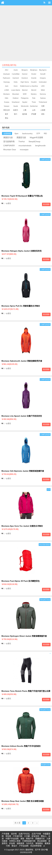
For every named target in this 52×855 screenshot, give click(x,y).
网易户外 (29, 838)
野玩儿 (44, 836)
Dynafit (42, 74)
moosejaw (24, 149)
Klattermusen (25, 86)
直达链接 (46, 204)
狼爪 (15, 114)
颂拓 (42, 114)
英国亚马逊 (21, 137)
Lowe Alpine (15, 90)
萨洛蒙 (33, 114)
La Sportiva (34, 86)
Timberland (43, 102)
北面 (42, 106)
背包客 (8, 836)
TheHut (21, 141)
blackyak (6, 74)
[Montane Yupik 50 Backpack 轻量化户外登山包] (26, 192)
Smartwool (15, 102)
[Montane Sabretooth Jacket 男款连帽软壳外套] (26, 357)
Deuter (33, 74)
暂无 (9, 203)
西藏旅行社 (40, 838)
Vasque (6, 106)
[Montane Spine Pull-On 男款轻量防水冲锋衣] (26, 302)
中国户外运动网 (12, 838)
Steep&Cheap (34, 141)
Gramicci (24, 78)
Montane (6, 94)
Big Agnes (43, 70)
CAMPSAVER (9, 145)
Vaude (15, 106)
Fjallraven (6, 78)
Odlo (6, 98)
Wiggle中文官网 (36, 137)
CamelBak (15, 74)
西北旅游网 (42, 841)
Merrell (33, 90)
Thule (34, 102)
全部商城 (7, 133)
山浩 (33, 110)
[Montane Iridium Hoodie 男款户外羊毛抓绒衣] (26, 742)
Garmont (16, 78)
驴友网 (12, 843)
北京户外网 (36, 834)
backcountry (27, 133)
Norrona (43, 94)
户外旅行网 (17, 836)
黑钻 (6, 118)
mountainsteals (25, 145)
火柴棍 (42, 110)
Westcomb (25, 106)
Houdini (34, 82)
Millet (43, 90)
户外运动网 (23, 846)
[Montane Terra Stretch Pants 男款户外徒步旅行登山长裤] (26, 687)
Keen (16, 86)
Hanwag (6, 82)
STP (38, 133)
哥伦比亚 (6, 110)
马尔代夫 (29, 843)
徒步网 (14, 834)
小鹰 (24, 110)
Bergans (25, 70)
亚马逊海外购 (9, 141)
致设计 (14, 846)
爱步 (6, 114)
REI (45, 133)
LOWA (6, 90)
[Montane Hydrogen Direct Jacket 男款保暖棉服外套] (26, 632)
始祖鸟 (15, 110)
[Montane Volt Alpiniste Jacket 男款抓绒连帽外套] (26, 467)
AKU (6, 70)
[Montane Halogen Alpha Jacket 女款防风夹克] (26, 247)
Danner (24, 74)
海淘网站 (39, 843)
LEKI (43, 86)
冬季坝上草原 (14, 841)
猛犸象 (24, 114)
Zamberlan (34, 106)
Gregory (43, 78)
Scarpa (6, 102)
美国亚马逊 (8, 137)
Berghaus (33, 70)
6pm (16, 133)
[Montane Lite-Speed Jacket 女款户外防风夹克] (26, 412)
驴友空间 (35, 836)
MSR (25, 94)
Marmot (24, 90)
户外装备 (5, 834)
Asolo (16, 70)
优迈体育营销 (35, 846)
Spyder (24, 102)
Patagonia (24, 98)
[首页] (2, 2)
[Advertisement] (26, 33)
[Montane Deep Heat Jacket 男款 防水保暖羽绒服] (26, 797)
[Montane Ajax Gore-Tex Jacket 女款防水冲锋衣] (26, 522)
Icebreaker (43, 82)
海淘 (22, 838)
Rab (33, 98)
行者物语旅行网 (28, 841)
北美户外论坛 (24, 834)
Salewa (43, 98)
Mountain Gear (9, 149)
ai (44, 846)
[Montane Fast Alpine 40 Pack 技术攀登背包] (26, 577)
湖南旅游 (20, 843)
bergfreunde (40, 145)
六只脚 (27, 836)
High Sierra (25, 82)
